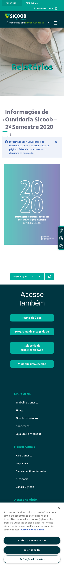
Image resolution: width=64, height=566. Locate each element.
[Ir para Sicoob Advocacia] (15, 17)
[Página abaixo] (39, 276)
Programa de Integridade (32, 331)
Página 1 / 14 (20, 276)
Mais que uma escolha (32, 364)
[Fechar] (56, 142)
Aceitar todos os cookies (32, 540)
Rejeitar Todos (32, 550)
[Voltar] (3, 119)
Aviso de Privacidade (32, 529)
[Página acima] (32, 276)
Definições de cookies (32, 559)
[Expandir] (49, 276)
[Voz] (61, 238)
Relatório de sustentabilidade (32, 348)
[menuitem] (11, 3)
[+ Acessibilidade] (61, 245)
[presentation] (12, 3)
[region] (32, 534)
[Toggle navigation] (56, 22)
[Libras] (61, 230)
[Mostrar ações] (11, 134)
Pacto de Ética (32, 317)
